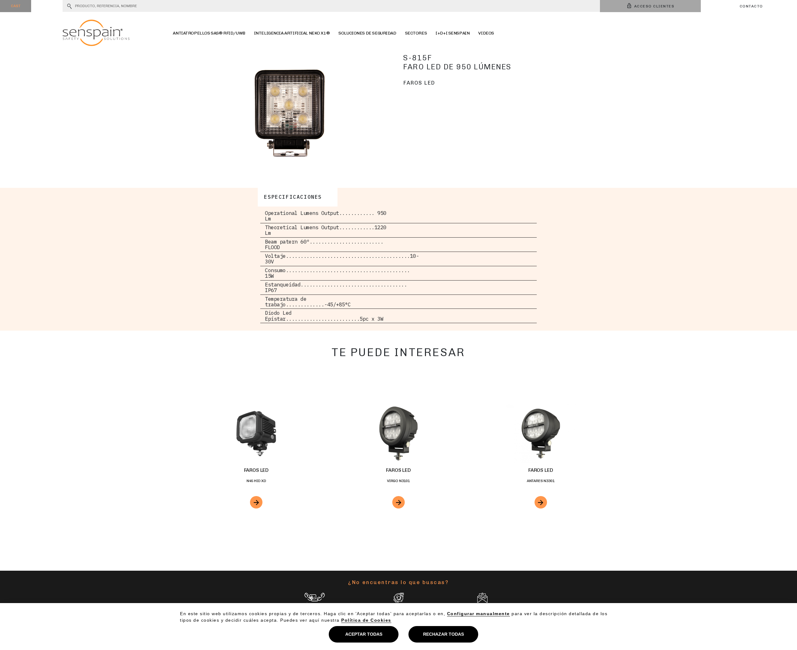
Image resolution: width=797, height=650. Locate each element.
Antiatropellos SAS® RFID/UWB (209, 33)
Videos (486, 33)
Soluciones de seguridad (367, 33)
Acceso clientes (654, 6)
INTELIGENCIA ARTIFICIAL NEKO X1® (292, 33)
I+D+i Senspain (452, 33)
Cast (15, 6)
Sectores (416, 33)
